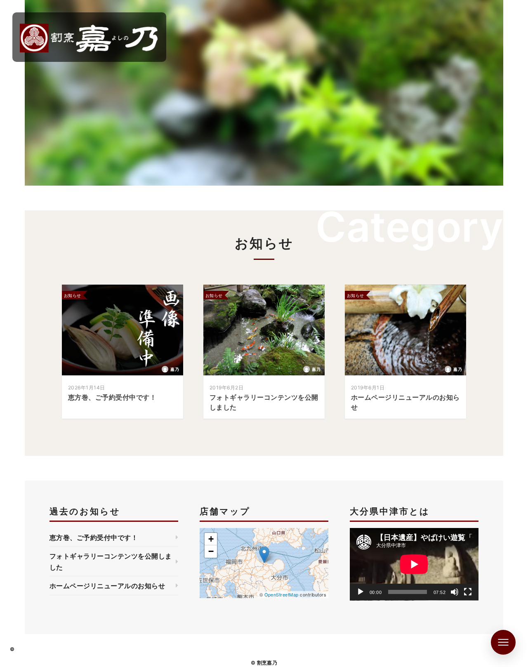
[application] (414, 564)
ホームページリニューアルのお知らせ (107, 586)
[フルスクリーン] (468, 592)
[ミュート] (454, 592)
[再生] (360, 592)
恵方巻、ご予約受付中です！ (94, 537)
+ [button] (211, 539)
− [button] (211, 551)
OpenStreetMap (281, 594)
